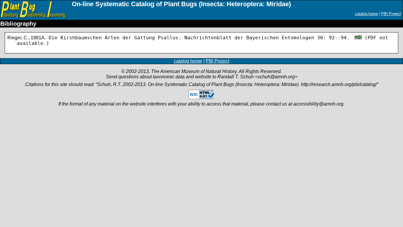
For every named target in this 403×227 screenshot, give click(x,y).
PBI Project (391, 14)
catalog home (366, 14)
